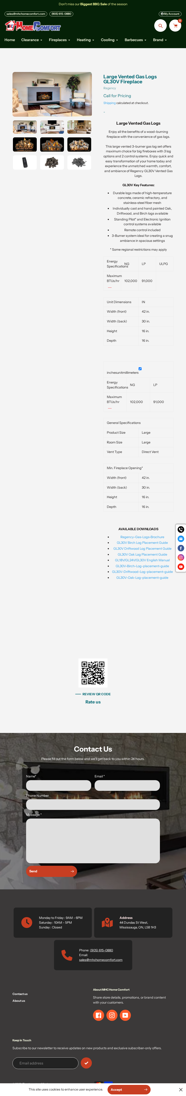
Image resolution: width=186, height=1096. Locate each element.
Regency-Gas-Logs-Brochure (142, 537)
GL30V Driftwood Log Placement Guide (142, 549)
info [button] (110, 286)
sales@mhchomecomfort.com (26, 13)
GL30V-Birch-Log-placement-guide (142, 566)
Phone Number (37, 796)
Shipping (109, 103)
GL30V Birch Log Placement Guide (142, 543)
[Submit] (86, 1063)
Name (31, 776)
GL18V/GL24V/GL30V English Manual (142, 560)
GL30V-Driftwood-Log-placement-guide (142, 572)
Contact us (20, 994)
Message (34, 815)
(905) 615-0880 (61, 13)
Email (100, 776)
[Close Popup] (181, 1089)
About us (18, 1000)
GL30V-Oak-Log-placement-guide (142, 578)
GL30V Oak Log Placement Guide (142, 554)
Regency (109, 88)
